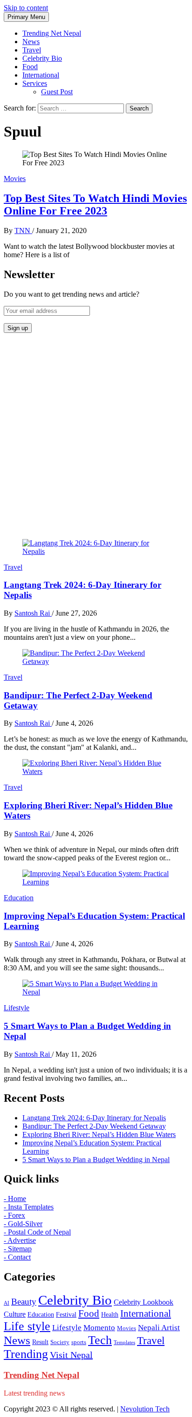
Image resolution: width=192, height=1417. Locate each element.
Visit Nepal (71, 1355)
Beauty (23, 1301)
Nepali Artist (159, 1327)
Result (40, 1342)
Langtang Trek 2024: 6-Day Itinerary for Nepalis (94, 1118)
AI (6, 1303)
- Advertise (20, 1240)
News (31, 42)
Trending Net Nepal (51, 33)
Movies (15, 178)
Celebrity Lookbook (143, 1302)
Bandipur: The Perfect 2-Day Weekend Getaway (94, 1126)
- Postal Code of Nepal (37, 1232)
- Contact (17, 1257)
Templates (124, 1342)
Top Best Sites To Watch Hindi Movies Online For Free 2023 (95, 204)
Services (34, 83)
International (40, 75)
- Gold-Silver (23, 1224)
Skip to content (26, 8)
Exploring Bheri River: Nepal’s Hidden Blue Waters (99, 1134)
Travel (31, 50)
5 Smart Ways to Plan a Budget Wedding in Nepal (96, 1160)
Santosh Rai (33, 613)
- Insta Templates (29, 1207)
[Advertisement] (96, 436)
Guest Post (57, 92)
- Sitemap (18, 1249)
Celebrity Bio (42, 58)
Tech (100, 1340)
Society (59, 1342)
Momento (99, 1327)
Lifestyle (16, 1008)
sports (78, 1342)
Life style (27, 1326)
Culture (15, 1314)
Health (109, 1314)
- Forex (14, 1215)
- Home (15, 1198)
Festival (66, 1314)
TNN (23, 230)
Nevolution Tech (145, 1409)
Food (30, 67)
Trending (26, 1354)
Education (19, 898)
